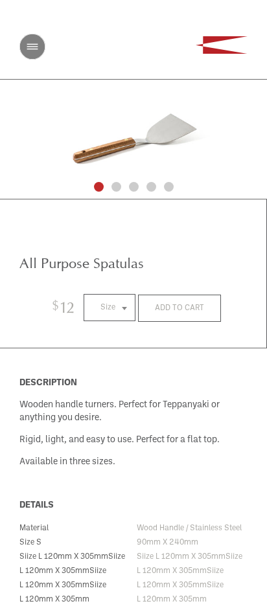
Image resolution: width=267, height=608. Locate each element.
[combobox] (109, 308)
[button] (99, 187)
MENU (32, 47)
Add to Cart (179, 308)
